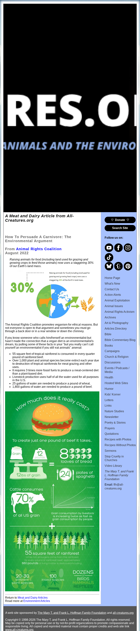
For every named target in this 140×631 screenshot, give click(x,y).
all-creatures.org (123, 612)
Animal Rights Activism (119, 311)
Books (109, 345)
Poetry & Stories (115, 422)
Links (108, 405)
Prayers (110, 428)
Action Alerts (113, 294)
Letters (109, 400)
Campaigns (112, 351)
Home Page (112, 277)
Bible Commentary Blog (120, 339)
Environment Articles (36, 600)
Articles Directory (116, 328)
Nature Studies (114, 411)
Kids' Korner (112, 394)
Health (109, 377)
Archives (110, 317)
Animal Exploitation (117, 300)
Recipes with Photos (118, 439)
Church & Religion (117, 356)
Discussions (112, 362)
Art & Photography (116, 322)
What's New (112, 283)
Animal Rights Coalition (39, 249)
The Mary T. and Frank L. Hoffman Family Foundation (72, 612)
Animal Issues (114, 306)
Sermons (110, 450)
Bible (108, 334)
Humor (109, 388)
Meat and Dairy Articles (33, 597)
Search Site (120, 228)
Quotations (112, 433)
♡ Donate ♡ (120, 219)
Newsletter (111, 416)
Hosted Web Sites (116, 383)
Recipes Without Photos (120, 445)
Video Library (113, 465)
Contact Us (112, 289)
